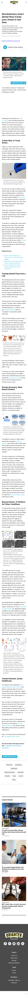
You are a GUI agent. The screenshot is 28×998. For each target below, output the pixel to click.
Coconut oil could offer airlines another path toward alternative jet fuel (14, 832)
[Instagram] (9, 943)
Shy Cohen (4, 872)
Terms (14, 973)
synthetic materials (9, 309)
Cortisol (24, 240)
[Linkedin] (14, 943)
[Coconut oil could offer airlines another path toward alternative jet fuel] (14, 815)
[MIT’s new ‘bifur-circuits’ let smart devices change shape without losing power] (14, 889)
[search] (26, 2)
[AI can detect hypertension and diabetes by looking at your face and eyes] (14, 852)
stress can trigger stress (17, 494)
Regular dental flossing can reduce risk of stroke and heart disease (13, 257)
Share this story (17, 83)
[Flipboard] (18, 943)
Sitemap (14, 960)
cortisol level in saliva (14, 377)
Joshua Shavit (5, 835)
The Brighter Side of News (11, 736)
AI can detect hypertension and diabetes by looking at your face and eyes (13, 869)
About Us (14, 955)
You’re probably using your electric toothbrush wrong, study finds (12, 266)
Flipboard (14, 982)
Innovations (5, 902)
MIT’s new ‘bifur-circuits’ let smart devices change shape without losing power (14, 906)
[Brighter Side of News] (14, 2)
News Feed (14, 958)
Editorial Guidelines (14, 963)
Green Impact (5, 828)
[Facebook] (5, 943)
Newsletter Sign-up (14, 980)
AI (2, 865)
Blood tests (21, 197)
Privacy (14, 970)
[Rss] (22, 943)
